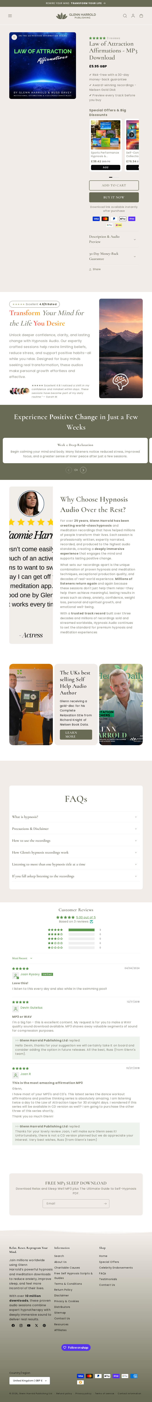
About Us (60, 1262)
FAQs (102, 1273)
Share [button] (97, 269)
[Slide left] (69, 470)
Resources (61, 1324)
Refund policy (64, 1393)
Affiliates (60, 1330)
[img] (20, 968)
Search (59, 1256)
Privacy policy (83, 1393)
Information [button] (62, 1248)
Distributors (62, 1307)
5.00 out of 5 (86, 917)
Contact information (129, 1393)
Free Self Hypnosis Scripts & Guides (73, 1276)
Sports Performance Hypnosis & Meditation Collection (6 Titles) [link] (105, 154)
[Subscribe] (105, 1203)
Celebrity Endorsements (116, 1268)
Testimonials (108, 1279)
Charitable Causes (67, 1268)
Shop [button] (102, 1248)
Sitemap (60, 1313)
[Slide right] (83, 470)
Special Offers (109, 1262)
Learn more (71, 735)
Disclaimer (61, 1295)
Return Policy (63, 1290)
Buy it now (114, 197)
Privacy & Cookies (66, 1301)
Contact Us (62, 1318)
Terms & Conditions (68, 1284)
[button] (10, 16)
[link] (105, 135)
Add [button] (105, 167)
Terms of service (104, 1393)
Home (103, 1256)
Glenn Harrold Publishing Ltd (35, 1393)
